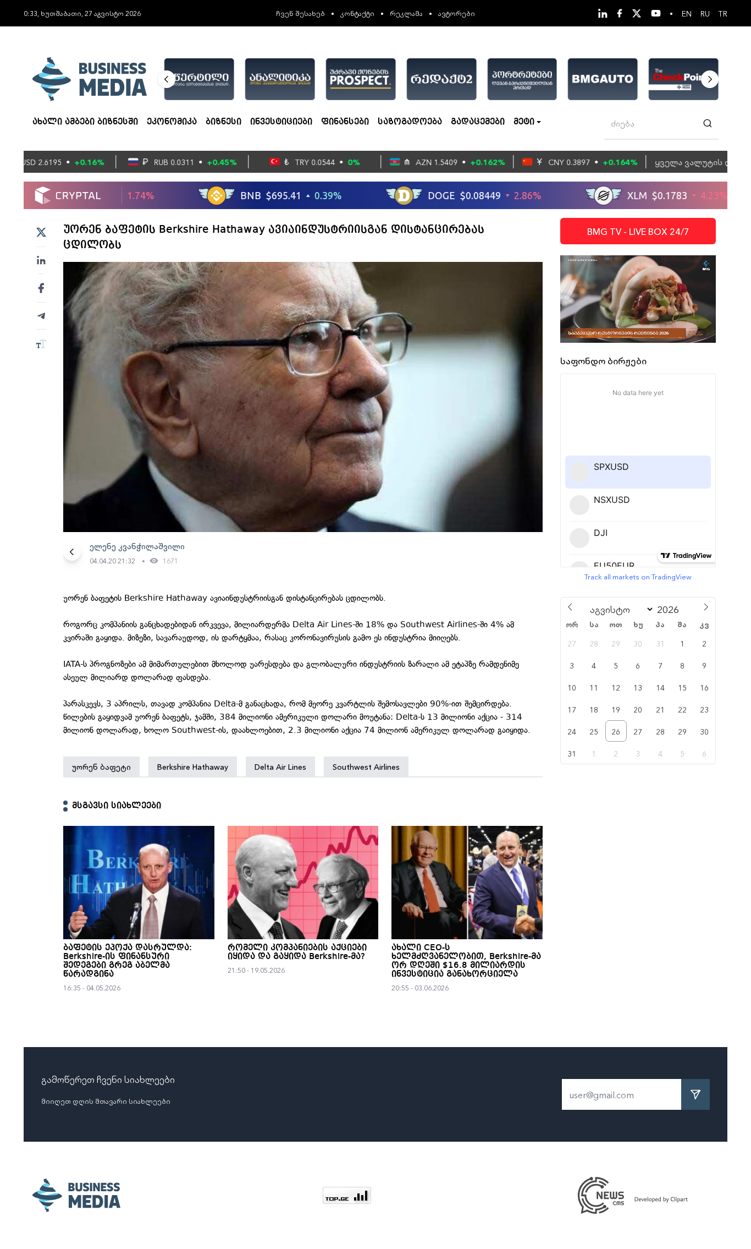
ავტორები (456, 13)
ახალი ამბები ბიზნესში (85, 122)
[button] (166, 79)
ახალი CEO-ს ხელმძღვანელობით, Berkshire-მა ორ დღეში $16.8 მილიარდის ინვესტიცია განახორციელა (466, 961)
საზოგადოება (410, 122)
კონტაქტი (357, 13)
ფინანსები (345, 122)
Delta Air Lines (280, 766)
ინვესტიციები (281, 122)
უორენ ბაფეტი (101, 766)
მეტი (523, 122)
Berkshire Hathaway (192, 766)
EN (687, 13)
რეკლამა (406, 13)
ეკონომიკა (172, 122)
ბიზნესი (223, 122)
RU (705, 13)
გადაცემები (478, 122)
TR (723, 13)
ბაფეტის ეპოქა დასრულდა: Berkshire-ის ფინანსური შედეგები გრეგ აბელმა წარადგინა (127, 961)
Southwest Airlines (366, 766)
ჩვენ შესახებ (300, 13)
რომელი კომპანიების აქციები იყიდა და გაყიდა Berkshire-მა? (297, 952)
